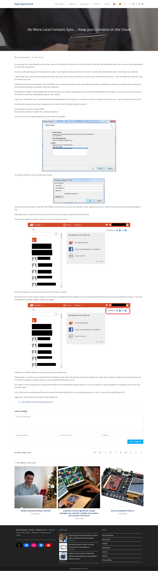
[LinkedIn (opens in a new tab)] (139, 4)
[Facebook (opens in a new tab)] (133, 4)
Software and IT (41, 530)
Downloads (106, 548)
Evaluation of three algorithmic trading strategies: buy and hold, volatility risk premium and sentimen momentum (79, 513)
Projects (105, 544)
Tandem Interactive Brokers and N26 (36, 511)
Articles (31, 530)
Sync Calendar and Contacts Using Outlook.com (37, 402)
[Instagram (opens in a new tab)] (136, 4)
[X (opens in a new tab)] (130, 4)
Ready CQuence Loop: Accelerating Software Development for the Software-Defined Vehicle (83, 556)
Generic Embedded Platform (122, 511)
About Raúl (106, 539)
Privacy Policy (107, 560)
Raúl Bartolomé (24, 4)
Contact (105, 556)
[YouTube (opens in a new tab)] (142, 4)
